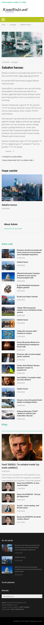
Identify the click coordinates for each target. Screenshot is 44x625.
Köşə (4, 424)
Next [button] (41, 196)
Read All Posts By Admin (13, 229)
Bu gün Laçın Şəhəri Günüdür (27, 297)
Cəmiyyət (14, 62)
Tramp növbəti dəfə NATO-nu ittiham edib (17, 160)
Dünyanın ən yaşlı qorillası (12, 157)
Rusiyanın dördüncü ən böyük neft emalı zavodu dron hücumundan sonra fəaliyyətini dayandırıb (29, 252)
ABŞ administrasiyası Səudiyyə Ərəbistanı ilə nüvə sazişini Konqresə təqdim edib (28, 275)
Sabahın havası (22, 262)
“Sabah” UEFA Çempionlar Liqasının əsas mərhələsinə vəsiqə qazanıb (29, 310)
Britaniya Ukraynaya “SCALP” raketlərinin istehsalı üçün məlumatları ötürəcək (27, 413)
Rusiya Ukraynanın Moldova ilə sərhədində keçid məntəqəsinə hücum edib (28, 344)
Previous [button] (3, 196)
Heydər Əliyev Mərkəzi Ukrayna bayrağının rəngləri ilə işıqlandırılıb (28, 368)
